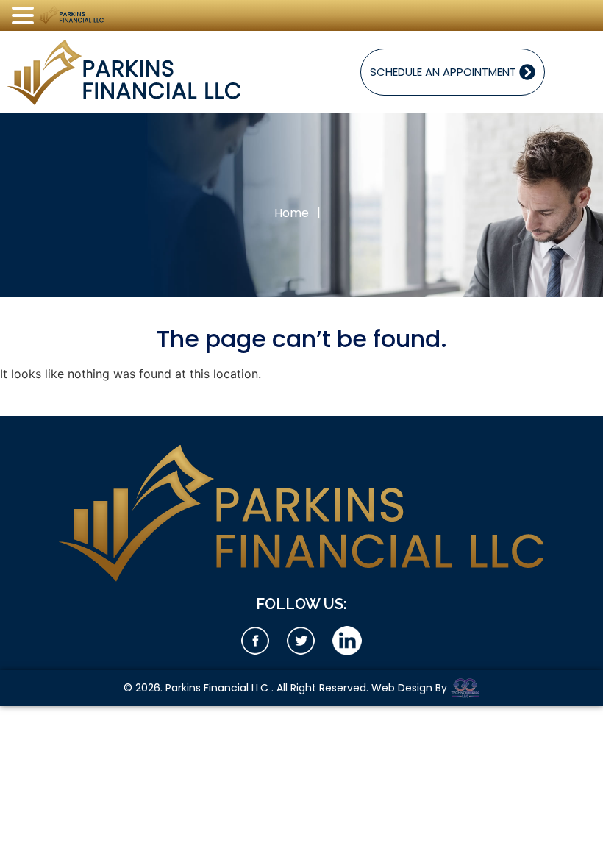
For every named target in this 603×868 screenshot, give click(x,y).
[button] (25, 16)
